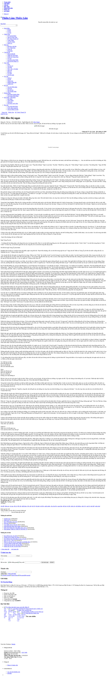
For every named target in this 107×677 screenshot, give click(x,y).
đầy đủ (19, 506)
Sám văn (9, 70)
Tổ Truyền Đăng (11, 36)
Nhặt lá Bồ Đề (11, 54)
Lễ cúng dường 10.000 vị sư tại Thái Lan (32, 611)
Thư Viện (6, 63)
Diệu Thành (36, 122)
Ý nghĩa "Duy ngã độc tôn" (24, 610)
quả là (88, 506)
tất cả (15, 506)
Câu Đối (9, 67)
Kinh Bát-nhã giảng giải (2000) (12, 526)
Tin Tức (6, 76)
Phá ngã (6, 523)
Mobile (13, 644)
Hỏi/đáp (9, 673)
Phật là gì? (7, 520)
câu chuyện (54, 506)
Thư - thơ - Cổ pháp (12, 69)
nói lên (42, 506)
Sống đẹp (9, 102)
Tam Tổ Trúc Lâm (12, 37)
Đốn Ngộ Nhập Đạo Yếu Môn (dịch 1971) (15, 527)
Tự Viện (9, 73)
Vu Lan (9, 58)
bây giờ (29, 506)
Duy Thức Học (11, 48)
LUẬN (9, 33)
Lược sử (9, 49)
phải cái (73, 506)
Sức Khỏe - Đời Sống (10, 97)
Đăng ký (6, 14)
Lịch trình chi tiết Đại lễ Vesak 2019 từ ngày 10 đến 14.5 (28, 608)
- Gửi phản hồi (14, 549)
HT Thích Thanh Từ (12, 39)
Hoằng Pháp (7, 93)
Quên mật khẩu (11, 573)
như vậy (84, 506)
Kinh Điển (7, 28)
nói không (78, 506)
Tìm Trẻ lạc (10, 90)
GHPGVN (10, 84)
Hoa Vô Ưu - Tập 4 (9, 540)
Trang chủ (4, 112)
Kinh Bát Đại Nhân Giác (32, 613)
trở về (33, 506)
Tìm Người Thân (11, 91)
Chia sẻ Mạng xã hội (12, 109)
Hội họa (9, 72)
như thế (92, 506)
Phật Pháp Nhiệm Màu (13, 94)
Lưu (6, 114)
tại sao (11, 506)
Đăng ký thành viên (12, 665)
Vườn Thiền (10, 40)
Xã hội (9, 79)
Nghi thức (10, 51)
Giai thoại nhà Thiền (12, 60)
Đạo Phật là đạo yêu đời (10, 536)
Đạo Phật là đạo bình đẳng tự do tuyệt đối (15, 539)
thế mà (64, 506)
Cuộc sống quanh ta (12, 108)
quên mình (47, 506)
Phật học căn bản (11, 46)
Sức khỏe (9, 99)
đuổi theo (24, 506)
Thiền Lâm (7, 34)
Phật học (6, 45)
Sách (8, 64)
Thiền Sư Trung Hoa (12, 57)
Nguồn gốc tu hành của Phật (11, 537)
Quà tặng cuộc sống (12, 103)
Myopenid (27, 575)
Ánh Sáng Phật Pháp (12, 96)
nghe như (97, 506)
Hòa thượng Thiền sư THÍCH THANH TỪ (15, 529)
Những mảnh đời (11, 82)
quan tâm (59, 506)
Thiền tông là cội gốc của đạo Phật (13, 545)
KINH (9, 30)
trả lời (68, 506)
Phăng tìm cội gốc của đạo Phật (12, 546)
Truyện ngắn (10, 75)
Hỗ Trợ (6, 85)
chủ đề (2, 506)
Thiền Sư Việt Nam (12, 55)
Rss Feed (3, 23)
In (4, 114)
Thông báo (10, 81)
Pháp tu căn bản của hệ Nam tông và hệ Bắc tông (17, 542)
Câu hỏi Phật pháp (12, 87)
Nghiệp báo (7, 518)
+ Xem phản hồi (5, 549)
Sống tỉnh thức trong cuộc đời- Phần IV (18, 607)
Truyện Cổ (10, 66)
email (2, 114)
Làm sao (9, 88)
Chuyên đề (7, 52)
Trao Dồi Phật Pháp (12, 106)
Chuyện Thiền (11, 42)
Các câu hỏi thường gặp (13, 672)
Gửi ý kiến (24, 652)
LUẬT (9, 31)
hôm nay (7, 506)
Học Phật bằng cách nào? (10, 521)
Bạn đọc (6, 105)
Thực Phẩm (10, 100)
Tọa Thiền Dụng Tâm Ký (11, 524)
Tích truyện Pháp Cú (12, 61)
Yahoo (16, 575)
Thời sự (9, 78)
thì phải (38, 506)
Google (8, 575)
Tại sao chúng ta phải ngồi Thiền (12, 543)
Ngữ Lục (9, 43)
